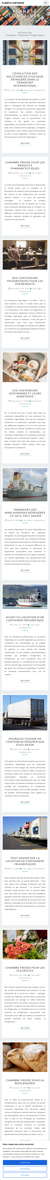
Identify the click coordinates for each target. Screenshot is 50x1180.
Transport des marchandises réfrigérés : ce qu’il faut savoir (25, 512)
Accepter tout (25, 1163)
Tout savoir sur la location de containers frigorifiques (25, 861)
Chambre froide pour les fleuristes (25, 969)
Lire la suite (26, 142)
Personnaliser (25, 1169)
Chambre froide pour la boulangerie (25, 1082)
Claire (35, 289)
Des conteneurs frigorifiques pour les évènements (25, 281)
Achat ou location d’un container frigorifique (25, 619)
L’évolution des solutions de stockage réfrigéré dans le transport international (25, 79)
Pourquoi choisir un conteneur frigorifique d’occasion (25, 741)
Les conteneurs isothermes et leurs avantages (25, 393)
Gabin (25, 90)
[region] (25, 1160)
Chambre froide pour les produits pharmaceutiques (25, 165)
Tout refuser (25, 1175)
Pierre (34, 173)
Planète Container (13, 2)
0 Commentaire (38, 90)
